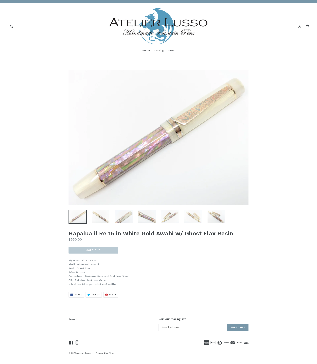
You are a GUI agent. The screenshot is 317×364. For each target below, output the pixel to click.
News (171, 50)
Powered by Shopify (106, 353)
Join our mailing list (172, 319)
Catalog (159, 50)
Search (73, 319)
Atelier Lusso (84, 353)
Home (146, 50)
